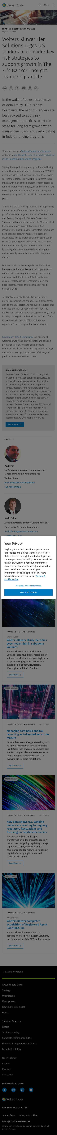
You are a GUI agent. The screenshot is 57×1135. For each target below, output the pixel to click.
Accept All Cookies (28, 592)
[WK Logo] (12, 1099)
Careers (6, 1063)
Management (8, 1001)
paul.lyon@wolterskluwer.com (19, 482)
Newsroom (14, 971)
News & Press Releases (13, 1007)
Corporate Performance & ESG (17, 1038)
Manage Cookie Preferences (28, 586)
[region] (28, 567)
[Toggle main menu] (53, 5)
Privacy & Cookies (28, 1115)
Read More (14, 675)
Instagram (13, 1090)
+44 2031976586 (12, 487)
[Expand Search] (39, 5)
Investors (6, 1069)
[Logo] (14, 5)
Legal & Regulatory (11, 1049)
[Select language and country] (46, 5)
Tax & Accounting (10, 1032)
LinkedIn (22, 1090)
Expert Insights (9, 1058)
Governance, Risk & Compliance (17, 337)
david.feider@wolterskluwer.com (21, 531)
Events (5, 1012)
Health (5, 1027)
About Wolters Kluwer (12, 984)
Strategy (6, 990)
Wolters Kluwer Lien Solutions (35, 151)
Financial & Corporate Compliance (19, 1043)
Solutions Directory (11, 1021)
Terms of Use (8, 1115)
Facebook (4, 1090)
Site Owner (7, 1074)
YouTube (31, 1090)
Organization (8, 996)
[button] (4, 88)
